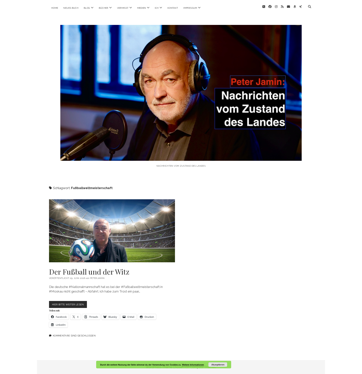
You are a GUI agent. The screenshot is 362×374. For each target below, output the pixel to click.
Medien (141, 8)
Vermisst (123, 8)
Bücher (103, 8)
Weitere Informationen (193, 364)
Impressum (190, 8)
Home (54, 8)
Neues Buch (70, 8)
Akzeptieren (217, 364)
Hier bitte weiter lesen (69, 305)
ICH (157, 8)
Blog (87, 8)
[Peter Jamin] (181, 155)
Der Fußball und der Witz (112, 230)
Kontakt (172, 8)
